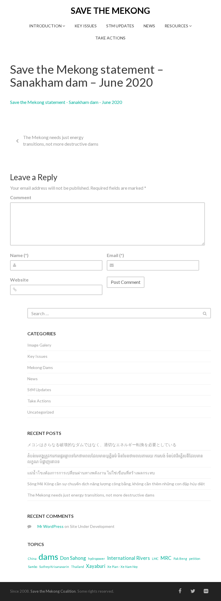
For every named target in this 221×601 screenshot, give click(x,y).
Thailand (77, 566)
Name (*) (19, 255)
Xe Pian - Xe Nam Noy (122, 566)
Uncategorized (40, 412)
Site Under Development (92, 526)
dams (48, 556)
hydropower (96, 558)
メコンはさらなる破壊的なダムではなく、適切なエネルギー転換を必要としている (101, 444)
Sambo (32, 566)
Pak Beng (180, 558)
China (32, 558)
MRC (166, 558)
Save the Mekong (110, 10)
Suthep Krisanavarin (54, 566)
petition (194, 558)
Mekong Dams (40, 367)
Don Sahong (73, 558)
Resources (177, 25)
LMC (155, 558)
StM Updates (120, 25)
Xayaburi (95, 566)
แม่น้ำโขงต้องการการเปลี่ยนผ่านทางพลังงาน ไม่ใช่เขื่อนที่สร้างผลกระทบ (91, 472)
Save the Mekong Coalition (53, 591)
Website (19, 279)
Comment (20, 197)
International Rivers (128, 558)
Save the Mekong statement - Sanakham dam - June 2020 (66, 102)
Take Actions (110, 37)
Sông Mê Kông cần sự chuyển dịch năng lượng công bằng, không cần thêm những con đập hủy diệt (116, 483)
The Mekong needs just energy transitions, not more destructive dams (60, 140)
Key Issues (86, 25)
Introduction (45, 25)
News (149, 25)
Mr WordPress (50, 526)
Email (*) (115, 255)
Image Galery (39, 345)
